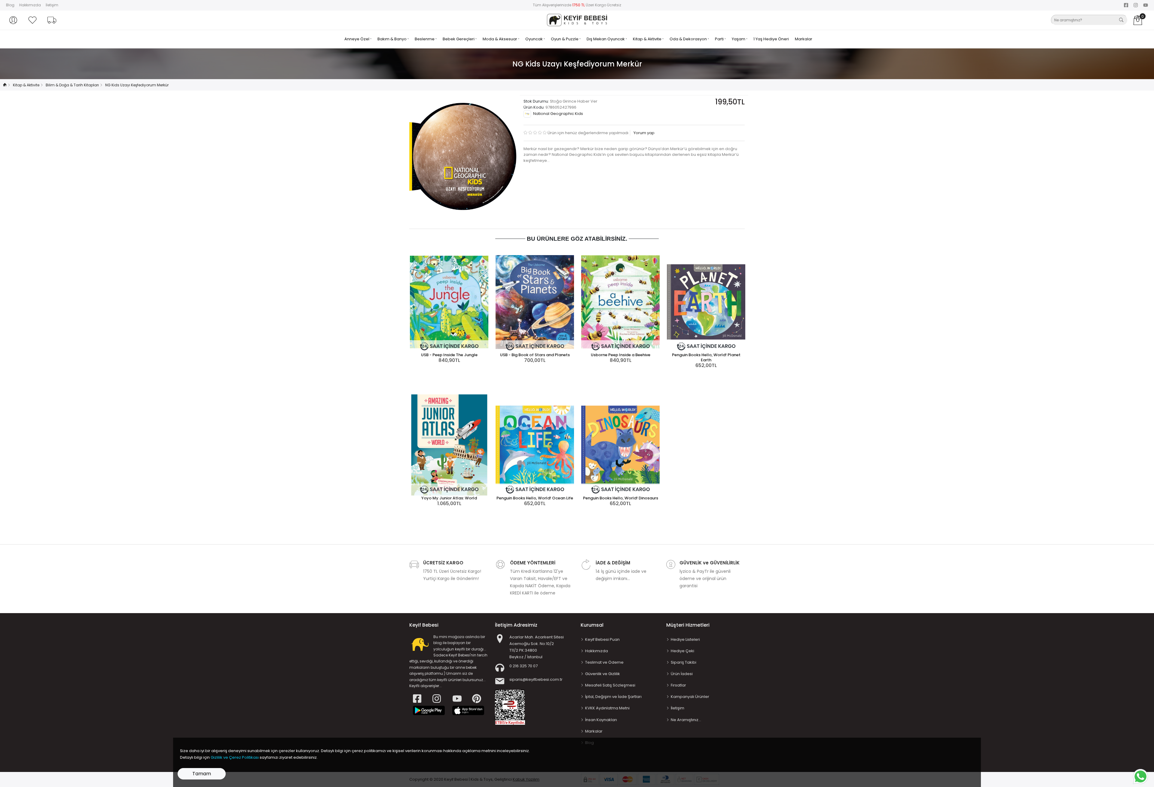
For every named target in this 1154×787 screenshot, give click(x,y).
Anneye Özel (357, 39)
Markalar (803, 39)
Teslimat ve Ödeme (604, 662)
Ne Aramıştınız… (686, 720)
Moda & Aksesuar (500, 39)
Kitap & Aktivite (647, 39)
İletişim (52, 5)
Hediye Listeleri (685, 639)
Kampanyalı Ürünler (690, 696)
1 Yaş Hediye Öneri (771, 39)
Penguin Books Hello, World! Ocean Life (534, 498)
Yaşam (739, 39)
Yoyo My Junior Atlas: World (449, 498)
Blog (10, 5)
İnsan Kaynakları (601, 720)
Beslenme (425, 39)
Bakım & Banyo (392, 39)
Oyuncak (534, 39)
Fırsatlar (678, 685)
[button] (13, 20)
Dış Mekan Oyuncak (606, 39)
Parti (720, 39)
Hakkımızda (30, 5)
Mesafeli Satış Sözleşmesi (610, 685)
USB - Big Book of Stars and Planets (535, 355)
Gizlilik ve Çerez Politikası (235, 757)
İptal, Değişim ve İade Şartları (613, 696)
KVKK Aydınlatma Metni (607, 708)
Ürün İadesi (682, 674)
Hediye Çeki (682, 651)
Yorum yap (644, 133)
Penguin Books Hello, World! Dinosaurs (620, 498)
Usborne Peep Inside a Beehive (620, 355)
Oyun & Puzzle (565, 39)
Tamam (201, 773)
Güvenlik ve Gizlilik (602, 674)
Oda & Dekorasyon (689, 39)
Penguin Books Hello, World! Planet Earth (706, 357)
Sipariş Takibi (683, 662)
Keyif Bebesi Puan (602, 639)
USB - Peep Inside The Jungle (449, 355)
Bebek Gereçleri (459, 39)
